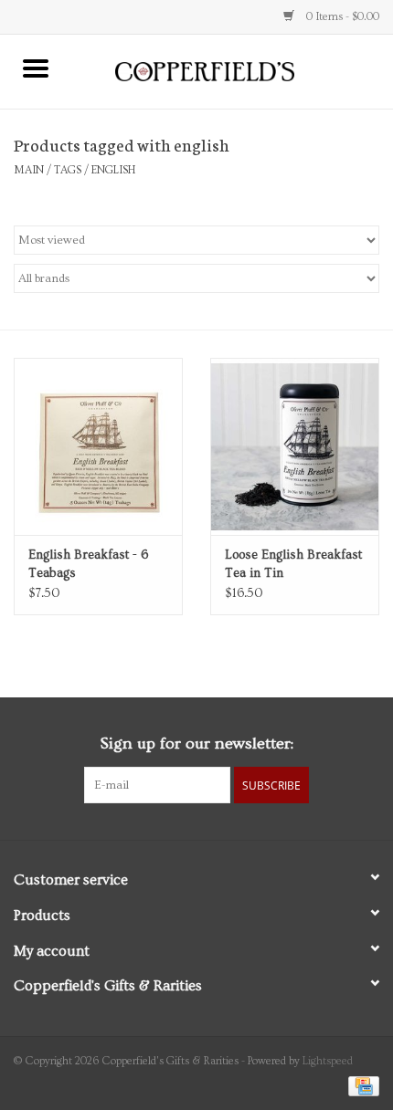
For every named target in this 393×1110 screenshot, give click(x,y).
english (113, 170)
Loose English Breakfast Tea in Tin (293, 564)
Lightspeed (328, 1061)
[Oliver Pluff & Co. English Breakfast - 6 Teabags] (98, 446)
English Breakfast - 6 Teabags (88, 564)
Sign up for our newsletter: (196, 743)
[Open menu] (35, 67)
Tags (67, 170)
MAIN (29, 170)
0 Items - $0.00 (341, 17)
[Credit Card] (360, 1084)
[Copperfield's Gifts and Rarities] (232, 69)
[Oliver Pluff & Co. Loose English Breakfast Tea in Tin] (294, 446)
